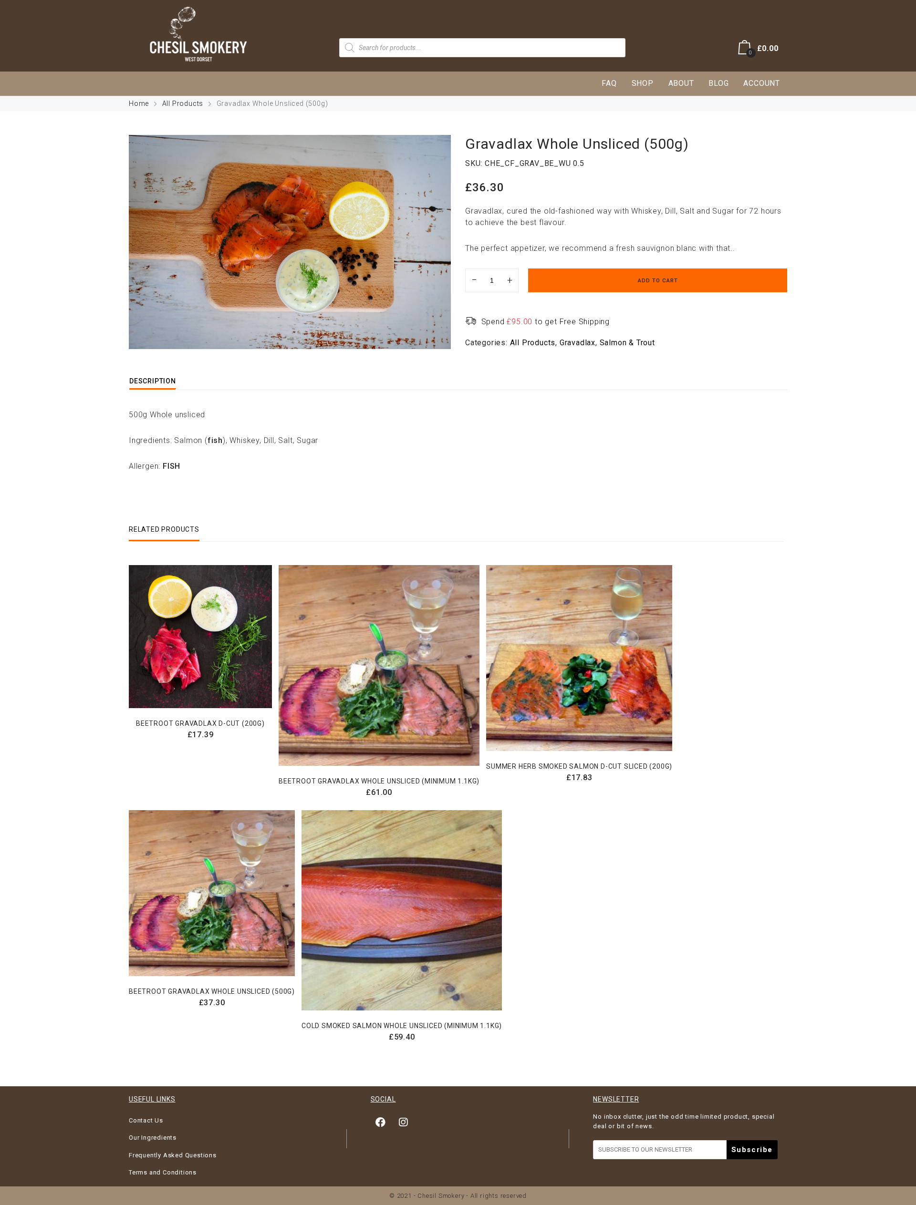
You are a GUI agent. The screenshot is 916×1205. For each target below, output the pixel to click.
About (681, 83)
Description (152, 381)
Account (761, 83)
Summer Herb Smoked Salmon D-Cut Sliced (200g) (579, 766)
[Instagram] (403, 1122)
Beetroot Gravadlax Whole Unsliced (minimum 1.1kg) (379, 781)
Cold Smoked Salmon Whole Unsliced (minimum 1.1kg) (402, 1026)
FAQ (609, 83)
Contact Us (146, 1120)
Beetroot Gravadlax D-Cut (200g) (200, 723)
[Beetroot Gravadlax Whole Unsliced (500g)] (212, 893)
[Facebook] (381, 1122)
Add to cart (658, 280)
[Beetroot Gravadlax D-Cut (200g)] (200, 636)
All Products (183, 103)
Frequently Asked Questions (173, 1155)
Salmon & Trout (627, 342)
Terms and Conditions (163, 1172)
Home (139, 103)
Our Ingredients (153, 1137)
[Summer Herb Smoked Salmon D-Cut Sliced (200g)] (579, 658)
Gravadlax (577, 342)
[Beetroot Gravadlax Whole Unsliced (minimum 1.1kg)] (379, 665)
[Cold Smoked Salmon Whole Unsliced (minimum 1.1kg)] (402, 910)
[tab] (153, 381)
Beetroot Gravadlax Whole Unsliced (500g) (212, 991)
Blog (718, 83)
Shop (643, 83)
